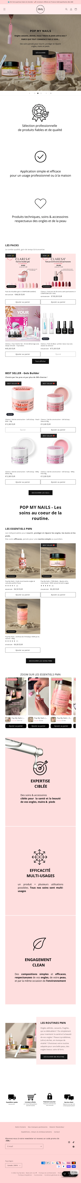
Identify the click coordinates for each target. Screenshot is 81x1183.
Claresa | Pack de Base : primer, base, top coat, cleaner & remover (57, 345)
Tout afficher (40, 361)
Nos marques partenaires (38, 1127)
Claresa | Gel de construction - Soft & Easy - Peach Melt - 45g (22, 420)
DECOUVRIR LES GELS (40, 493)
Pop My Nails (21, 1173)
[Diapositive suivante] (46, 93)
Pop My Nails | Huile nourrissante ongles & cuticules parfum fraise (20, 582)
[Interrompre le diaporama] (51, 93)
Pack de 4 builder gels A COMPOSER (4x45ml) (20, 292)
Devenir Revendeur (57, 1127)
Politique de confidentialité (47, 1173)
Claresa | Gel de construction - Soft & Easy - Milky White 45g (22, 472)
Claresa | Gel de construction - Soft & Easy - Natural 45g (55, 420)
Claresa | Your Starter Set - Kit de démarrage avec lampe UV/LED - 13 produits (22, 345)
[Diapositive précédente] (29, 93)
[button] (4, 9)
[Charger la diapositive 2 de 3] (37, 93)
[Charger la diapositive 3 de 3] (41, 93)
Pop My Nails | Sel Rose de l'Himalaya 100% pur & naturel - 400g (22, 637)
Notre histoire (20, 1127)
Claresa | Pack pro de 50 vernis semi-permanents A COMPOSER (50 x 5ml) (58, 292)
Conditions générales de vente (54, 1175)
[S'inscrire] (40, 1146)
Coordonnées (38, 1175)
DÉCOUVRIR (40, 53)
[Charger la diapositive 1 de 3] (34, 93)
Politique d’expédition (25, 1175)
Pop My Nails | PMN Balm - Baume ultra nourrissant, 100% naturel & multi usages (55, 582)
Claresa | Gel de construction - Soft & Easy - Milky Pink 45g (58, 472)
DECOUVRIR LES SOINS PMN (40, 661)
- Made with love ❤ (31, 1173)
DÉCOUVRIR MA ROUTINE (54, 1057)
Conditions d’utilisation (68, 1177)
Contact (57, 1132)
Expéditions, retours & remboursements (36, 1132)
